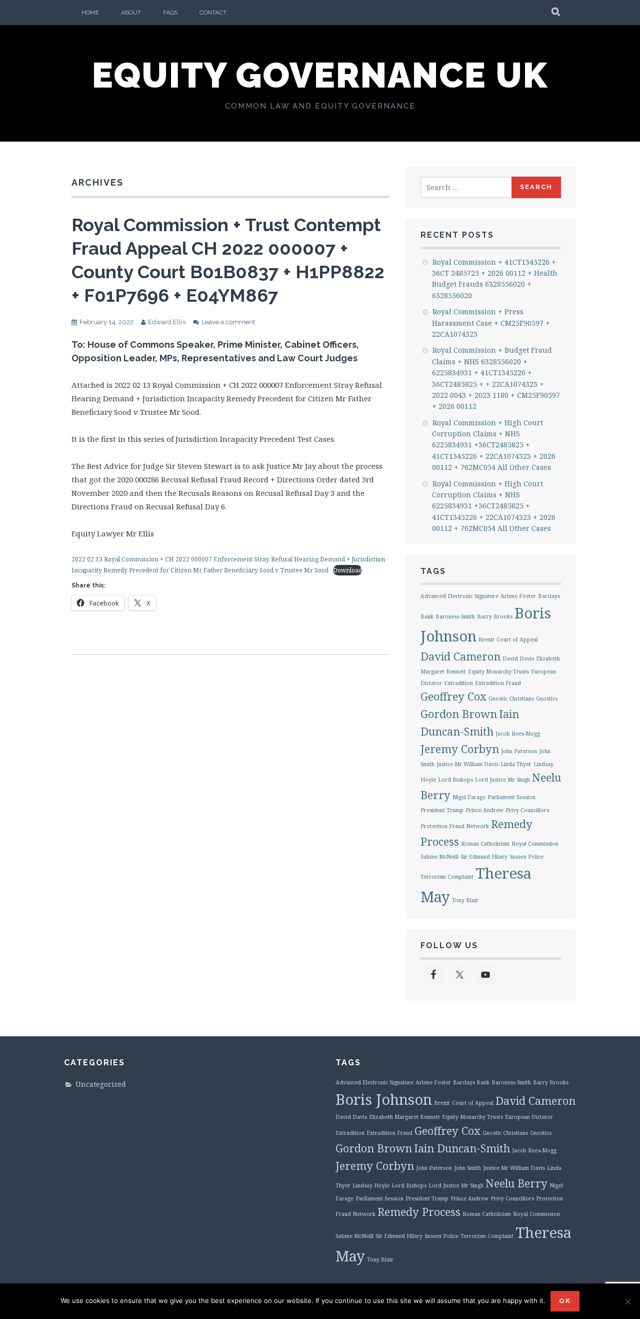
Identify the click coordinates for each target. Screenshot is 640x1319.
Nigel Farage (469, 797)
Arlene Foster (518, 595)
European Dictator (529, 1116)
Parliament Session (512, 797)
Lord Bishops (455, 779)
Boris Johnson (384, 1099)
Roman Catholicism (485, 843)
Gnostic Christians (511, 698)
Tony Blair (465, 900)
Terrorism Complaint (447, 876)
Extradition (458, 683)
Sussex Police (527, 856)
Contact (213, 12)
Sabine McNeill (439, 856)
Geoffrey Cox (453, 696)
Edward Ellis (167, 322)
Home (90, 12)
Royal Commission (535, 843)
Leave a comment (228, 322)
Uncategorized (101, 1084)
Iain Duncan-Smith (462, 1148)
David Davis (518, 658)
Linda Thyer (516, 764)
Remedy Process (419, 1211)
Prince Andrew (485, 810)
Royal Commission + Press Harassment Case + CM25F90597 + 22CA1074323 (491, 323)
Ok (565, 1300)
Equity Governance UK (320, 75)
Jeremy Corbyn (459, 749)
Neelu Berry (517, 1183)
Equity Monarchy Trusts (498, 671)
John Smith (467, 1167)
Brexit (486, 639)
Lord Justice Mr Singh (502, 779)
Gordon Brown (458, 714)
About (131, 12)
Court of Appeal (517, 639)
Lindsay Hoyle (371, 1185)
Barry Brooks (494, 616)
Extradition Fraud (498, 683)
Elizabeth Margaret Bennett (404, 1116)
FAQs (170, 12)
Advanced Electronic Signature (459, 595)
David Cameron (460, 656)
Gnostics (547, 698)
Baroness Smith (455, 616)
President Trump (442, 810)
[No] (627, 1301)
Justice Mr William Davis (467, 764)
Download (347, 570)
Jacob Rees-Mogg (518, 733)
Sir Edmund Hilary (484, 856)
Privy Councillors (527, 810)
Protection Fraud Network (454, 826)
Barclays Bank (471, 1082)
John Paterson (519, 751)
